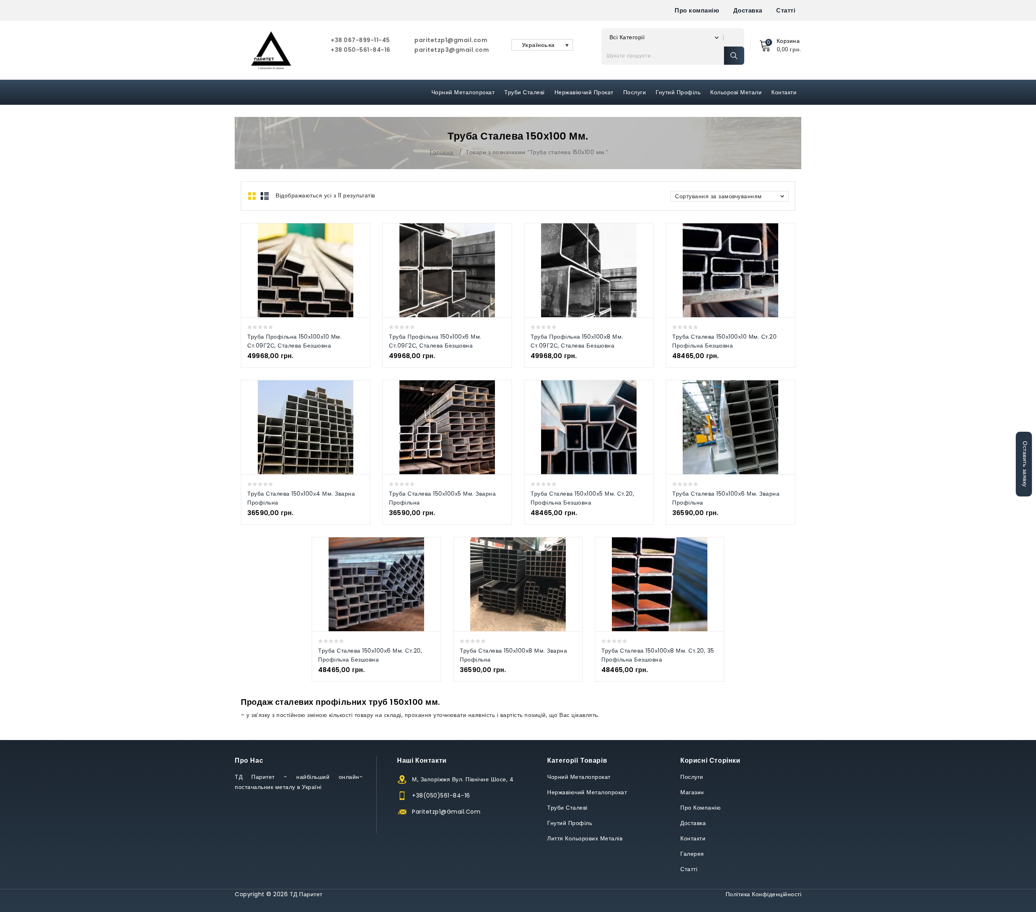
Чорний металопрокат (463, 92)
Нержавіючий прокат (584, 92)
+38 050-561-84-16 (361, 50)
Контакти (783, 92)
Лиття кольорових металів (584, 838)
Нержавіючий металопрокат (587, 792)
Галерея (692, 854)
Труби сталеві (524, 92)
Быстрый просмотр (297, 270)
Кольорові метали (736, 92)
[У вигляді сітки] (252, 196)
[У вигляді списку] (264, 196)
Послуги (634, 92)
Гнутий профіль (678, 92)
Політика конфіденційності (764, 894)
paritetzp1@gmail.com (450, 40)
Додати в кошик (314, 270)
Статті (785, 10)
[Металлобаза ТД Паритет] (271, 50)
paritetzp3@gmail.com (451, 50)
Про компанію (697, 10)
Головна (441, 152)
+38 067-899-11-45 (360, 40)
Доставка (747, 10)
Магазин (692, 792)
